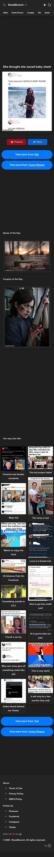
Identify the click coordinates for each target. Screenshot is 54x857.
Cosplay (30, 13)
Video (5, 13)
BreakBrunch (18, 840)
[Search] (49, 4)
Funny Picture (17, 13)
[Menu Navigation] (4, 4)
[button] (44, 4)
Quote (47, 13)
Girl (39, 13)
